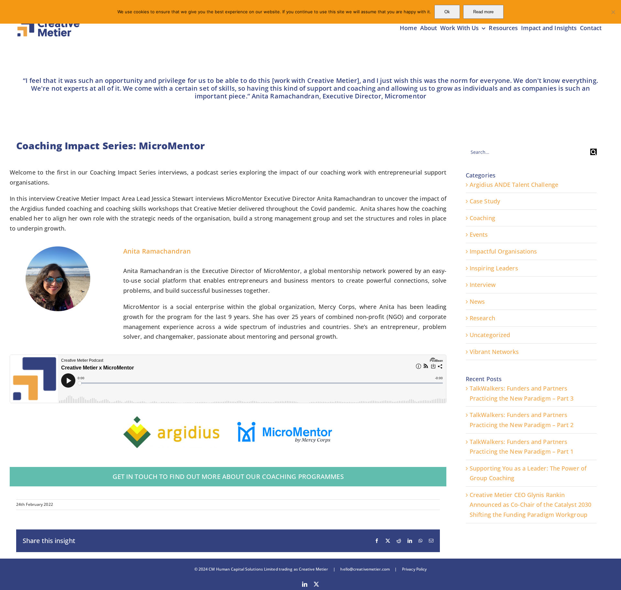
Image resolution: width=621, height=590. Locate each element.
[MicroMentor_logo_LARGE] (285, 424)
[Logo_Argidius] (171, 419)
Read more (483, 11)
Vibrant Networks (494, 352)
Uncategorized (490, 335)
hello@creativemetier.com (364, 569)
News (477, 301)
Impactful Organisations (503, 251)
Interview (483, 285)
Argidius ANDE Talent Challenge (514, 184)
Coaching (482, 218)
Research (482, 318)
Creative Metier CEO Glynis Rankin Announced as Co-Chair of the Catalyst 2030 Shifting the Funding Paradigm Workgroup (530, 504)
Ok (447, 11)
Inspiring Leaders (494, 268)
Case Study (485, 201)
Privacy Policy (412, 569)
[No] (613, 12)
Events (479, 234)
